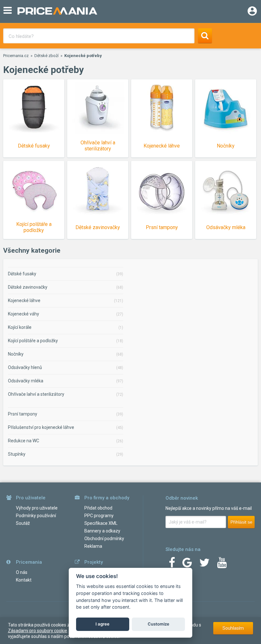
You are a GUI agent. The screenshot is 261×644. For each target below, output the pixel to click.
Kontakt (24, 579)
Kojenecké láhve (24, 300)
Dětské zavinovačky (27, 287)
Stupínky (16, 454)
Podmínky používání (36, 515)
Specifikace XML (100, 523)
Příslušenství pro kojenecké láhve (41, 427)
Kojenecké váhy (23, 313)
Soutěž (23, 523)
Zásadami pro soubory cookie (37, 630)
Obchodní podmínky (104, 538)
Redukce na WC (23, 440)
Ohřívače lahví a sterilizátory (36, 394)
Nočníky (16, 354)
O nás (21, 572)
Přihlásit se (241, 522)
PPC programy (99, 515)
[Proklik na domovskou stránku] (115, 11)
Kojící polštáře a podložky (33, 340)
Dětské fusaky (22, 273)
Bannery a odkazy (102, 530)
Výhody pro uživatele (37, 507)
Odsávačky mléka (25, 380)
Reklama (93, 546)
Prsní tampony (22, 413)
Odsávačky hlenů (25, 367)
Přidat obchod (98, 507)
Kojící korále (20, 327)
